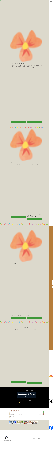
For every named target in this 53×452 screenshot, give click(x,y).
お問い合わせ (43, 438)
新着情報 (39, 438)
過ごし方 (34, 438)
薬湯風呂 (30, 438)
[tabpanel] (18, 94)
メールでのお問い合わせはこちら (38, 414)
